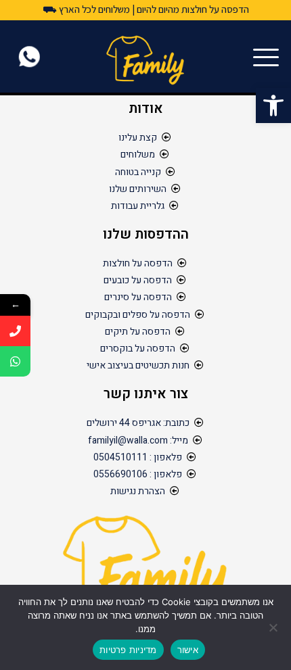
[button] (273, 105)
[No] (274, 627)
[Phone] (15, 331)
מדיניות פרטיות (128, 649)
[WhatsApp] (15, 361)
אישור (187, 649)
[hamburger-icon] (269, 58)
